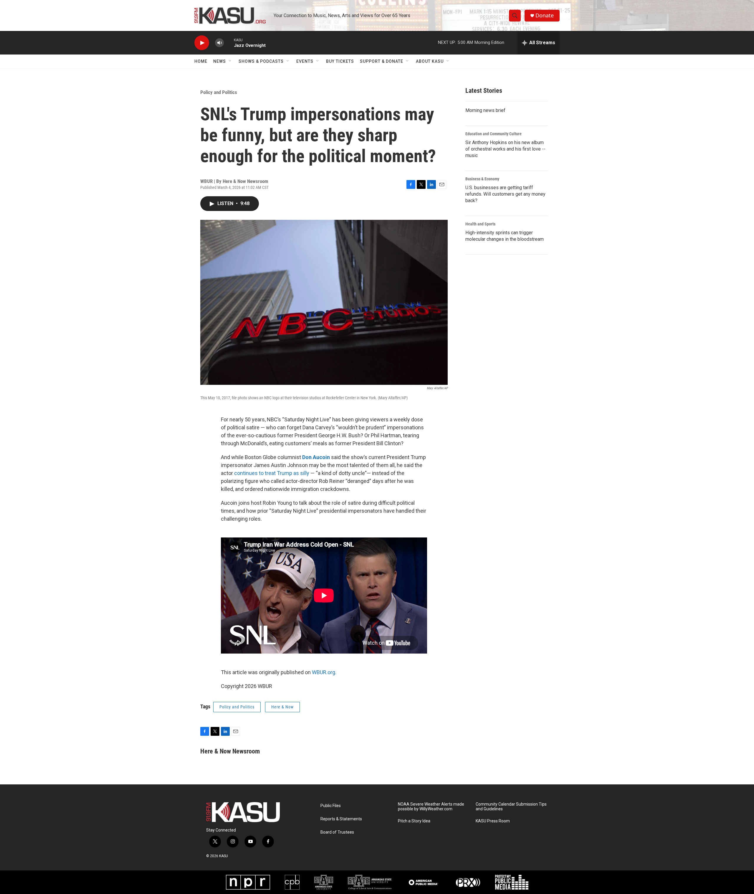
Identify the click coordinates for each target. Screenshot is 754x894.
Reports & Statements (341, 819)
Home (200, 61)
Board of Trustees (337, 832)
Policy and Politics (218, 92)
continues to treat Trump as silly (271, 473)
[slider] (229, 42)
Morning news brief (485, 110)
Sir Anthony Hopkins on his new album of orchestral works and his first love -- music (505, 149)
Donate (544, 15)
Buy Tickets (340, 61)
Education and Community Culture (493, 133)
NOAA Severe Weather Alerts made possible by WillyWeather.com (431, 806)
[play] (201, 42)
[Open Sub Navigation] (230, 61)
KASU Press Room (493, 821)
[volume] (219, 43)
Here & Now (282, 707)
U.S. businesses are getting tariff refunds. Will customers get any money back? (505, 194)
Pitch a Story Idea (414, 821)
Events (304, 61)
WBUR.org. (324, 672)
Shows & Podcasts (261, 61)
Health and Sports (480, 224)
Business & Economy (482, 179)
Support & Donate (381, 61)
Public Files (330, 806)
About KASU (430, 61)
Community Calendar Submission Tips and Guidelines (511, 806)
